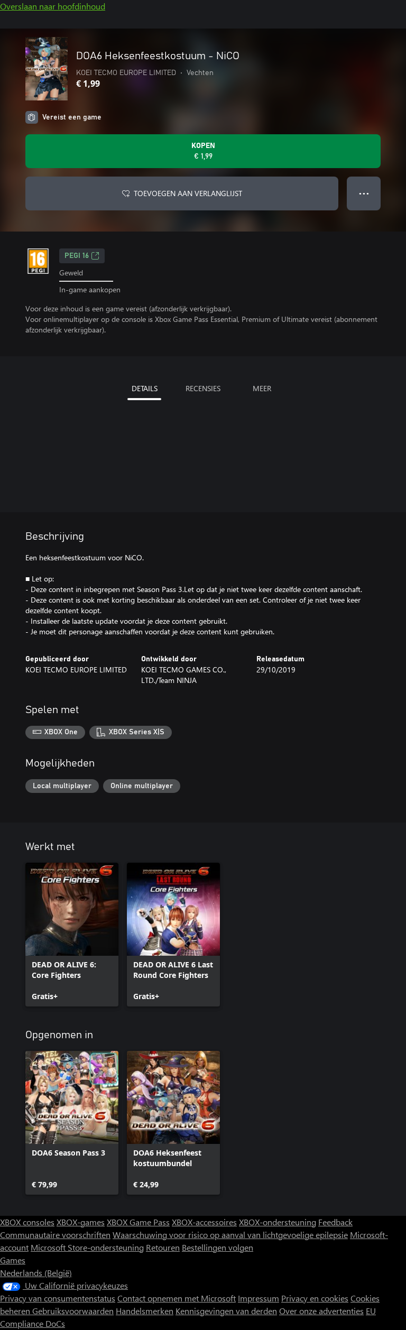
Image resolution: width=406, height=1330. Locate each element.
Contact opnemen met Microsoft (176, 1298)
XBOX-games (81, 1221)
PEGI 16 (76, 256)
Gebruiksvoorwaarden (73, 1310)
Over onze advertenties (321, 1310)
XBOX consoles (27, 1221)
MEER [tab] (262, 388)
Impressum (258, 1298)
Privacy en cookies (314, 1298)
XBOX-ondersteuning (277, 1221)
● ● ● (364, 193)
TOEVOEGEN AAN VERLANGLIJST (188, 193)
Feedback (335, 1221)
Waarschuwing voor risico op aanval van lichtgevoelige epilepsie (230, 1234)
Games (12, 1260)
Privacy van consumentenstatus (57, 1298)
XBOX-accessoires (204, 1221)
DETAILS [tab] (145, 388)
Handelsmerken (144, 1310)
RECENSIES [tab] (203, 388)
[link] (71, 934)
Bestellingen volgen (217, 1247)
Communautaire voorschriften (55, 1234)
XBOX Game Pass (138, 1221)
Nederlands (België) (36, 1272)
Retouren (163, 1247)
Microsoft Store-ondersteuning (87, 1247)
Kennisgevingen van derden (226, 1310)
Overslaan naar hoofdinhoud (52, 6)
